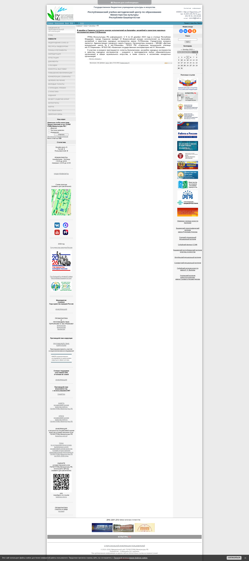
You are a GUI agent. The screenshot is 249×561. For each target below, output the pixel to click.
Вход (67, 23)
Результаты (51, 137)
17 (182, 63)
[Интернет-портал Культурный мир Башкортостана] (187, 202)
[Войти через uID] (181, 31)
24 (182, 66)
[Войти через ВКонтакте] (185, 31)
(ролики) (61, 511)
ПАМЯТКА (61, 394)
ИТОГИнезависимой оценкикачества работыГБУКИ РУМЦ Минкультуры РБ (61, 418)
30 (179, 68)
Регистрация (59, 23)
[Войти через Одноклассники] (194, 31)
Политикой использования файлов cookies (130, 558)
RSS (71, 23)
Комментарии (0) (124, 63)
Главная (50, 23)
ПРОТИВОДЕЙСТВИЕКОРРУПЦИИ (61, 344)
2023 (85, 26)
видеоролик (61, 326)
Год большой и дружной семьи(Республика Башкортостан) (61, 277)
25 (185, 66)
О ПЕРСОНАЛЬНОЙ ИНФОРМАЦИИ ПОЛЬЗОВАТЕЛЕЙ (124, 546)
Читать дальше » (95, 59)
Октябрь (92, 26)
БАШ (82, 23)
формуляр (61, 329)
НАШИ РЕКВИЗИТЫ (61, 174)
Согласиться (234, 558)
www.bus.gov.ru (61, 436)
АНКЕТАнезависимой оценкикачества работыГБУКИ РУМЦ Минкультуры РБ (61, 406)
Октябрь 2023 (188, 50)
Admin (107, 63)
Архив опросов (62, 137)
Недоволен (55, 132)
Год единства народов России (61, 247)
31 (182, 68)
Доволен (54, 128)
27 (191, 66)
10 (182, 60)
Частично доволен (57, 130)
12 (188, 60)
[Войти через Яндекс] (190, 31)
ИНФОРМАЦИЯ (61, 309)
